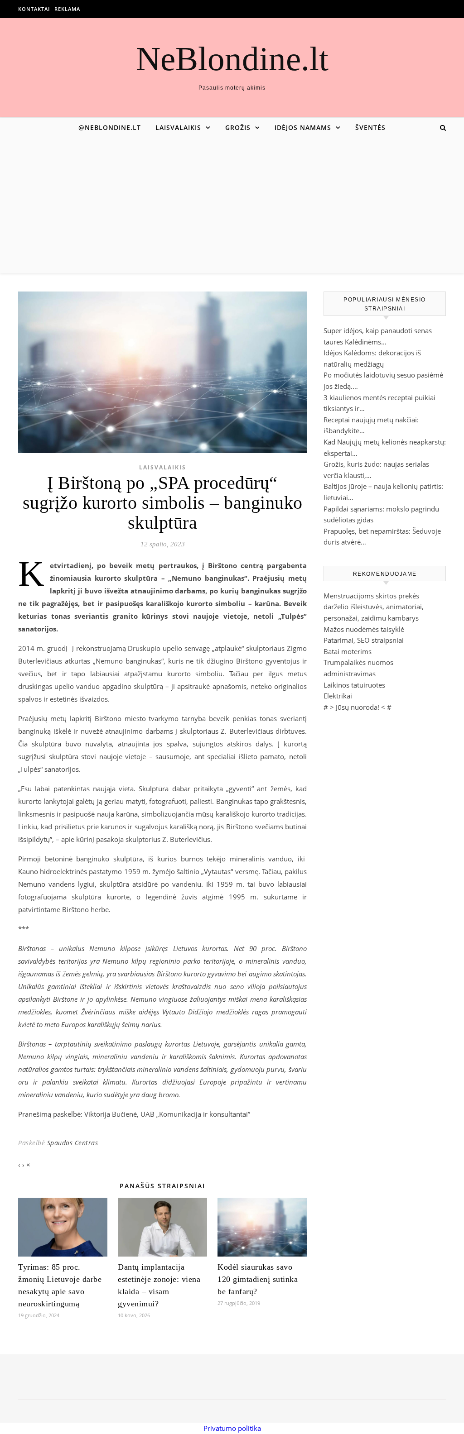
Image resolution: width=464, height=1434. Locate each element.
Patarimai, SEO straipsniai (364, 640)
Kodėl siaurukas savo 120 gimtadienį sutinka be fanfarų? (258, 1279)
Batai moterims (348, 651)
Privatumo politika (232, 1428)
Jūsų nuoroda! (357, 707)
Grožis (238, 127)
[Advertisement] (232, 205)
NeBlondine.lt (232, 59)
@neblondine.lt (109, 127)
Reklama (67, 8)
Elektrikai (338, 695)
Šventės (370, 127)
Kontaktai (34, 8)
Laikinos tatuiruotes (354, 684)
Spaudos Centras (72, 1142)
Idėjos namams (303, 127)
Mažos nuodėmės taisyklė (364, 629)
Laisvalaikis (178, 127)
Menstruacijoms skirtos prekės (371, 595)
